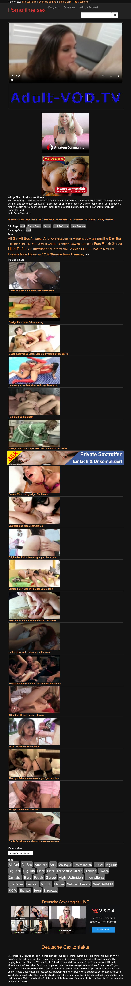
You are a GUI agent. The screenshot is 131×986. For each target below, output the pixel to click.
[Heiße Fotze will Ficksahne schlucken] (65, 636)
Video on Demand (89, 7)
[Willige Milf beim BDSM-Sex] (65, 794)
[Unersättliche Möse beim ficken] (65, 510)
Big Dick (109, 238)
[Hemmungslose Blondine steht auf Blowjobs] (65, 370)
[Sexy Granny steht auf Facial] (65, 731)
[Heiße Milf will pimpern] (65, 401)
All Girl (13, 238)
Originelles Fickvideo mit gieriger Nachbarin (33, 557)
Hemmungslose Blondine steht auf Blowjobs (33, 385)
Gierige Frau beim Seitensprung (26, 322)
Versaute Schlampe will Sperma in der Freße (32, 620)
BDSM (86, 238)
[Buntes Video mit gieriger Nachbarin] (65, 479)
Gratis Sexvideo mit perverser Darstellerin (31, 290)
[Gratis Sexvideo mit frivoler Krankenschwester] (65, 826)
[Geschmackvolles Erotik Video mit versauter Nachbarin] (65, 338)
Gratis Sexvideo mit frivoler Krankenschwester (34, 841)
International (42, 248)
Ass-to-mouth (72, 238)
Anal (22, 226)
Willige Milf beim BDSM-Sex (24, 809)
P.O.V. (45, 254)
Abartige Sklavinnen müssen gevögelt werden (34, 778)
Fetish (106, 243)
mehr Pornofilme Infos (19, 213)
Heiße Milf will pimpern (21, 416)
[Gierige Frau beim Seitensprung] (65, 307)
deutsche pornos (47, 1)
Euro (97, 243)
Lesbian (74, 248)
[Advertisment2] (65, 176)
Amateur (36, 238)
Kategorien (53, 7)
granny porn (65, 1)
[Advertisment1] (65, 133)
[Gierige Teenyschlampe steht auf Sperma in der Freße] (65, 433)
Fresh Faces (34, 226)
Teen (66, 253)
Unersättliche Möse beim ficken (26, 525)
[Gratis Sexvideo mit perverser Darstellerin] (65, 275)
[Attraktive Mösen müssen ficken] (65, 699)
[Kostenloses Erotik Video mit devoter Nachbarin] (65, 668)
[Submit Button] (115, 15)
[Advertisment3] (65, 458)
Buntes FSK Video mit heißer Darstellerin (31, 588)
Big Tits (29, 870)
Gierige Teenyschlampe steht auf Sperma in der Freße (38, 448)
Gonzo (47, 226)
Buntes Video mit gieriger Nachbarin (28, 494)
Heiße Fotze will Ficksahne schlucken (29, 652)
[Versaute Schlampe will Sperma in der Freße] (65, 605)
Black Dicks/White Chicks (39, 243)
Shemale (56, 254)
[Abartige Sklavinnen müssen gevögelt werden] (65, 763)
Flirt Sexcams (29, 1)
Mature (97, 249)
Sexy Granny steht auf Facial (24, 746)
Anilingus (57, 238)
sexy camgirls (81, 1)
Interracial (60, 248)
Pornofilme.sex (27, 9)
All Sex (24, 238)
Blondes (63, 243)
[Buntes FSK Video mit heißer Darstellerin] (65, 573)
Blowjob (75, 244)
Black (17, 243)
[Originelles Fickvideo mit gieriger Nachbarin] (65, 542)
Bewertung (69, 7)
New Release (78, 226)
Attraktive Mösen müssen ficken (26, 715)
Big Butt (97, 238)
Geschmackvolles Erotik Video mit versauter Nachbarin (39, 353)
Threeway (77, 254)
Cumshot (86, 243)
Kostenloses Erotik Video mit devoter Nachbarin (35, 683)
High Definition (61, 226)
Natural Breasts (78, 883)
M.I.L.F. (86, 248)
